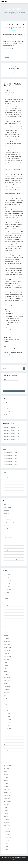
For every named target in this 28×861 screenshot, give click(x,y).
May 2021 (6, 704)
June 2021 (6, 701)
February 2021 (7, 713)
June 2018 (6, 810)
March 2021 (6, 710)
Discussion (6, 59)
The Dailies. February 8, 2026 (10, 452)
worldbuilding (7, 562)
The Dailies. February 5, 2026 (10, 461)
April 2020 (6, 744)
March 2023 (6, 638)
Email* (4, 385)
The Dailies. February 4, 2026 (10, 464)
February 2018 (7, 822)
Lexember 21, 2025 (15, 433)
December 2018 (7, 792)
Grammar (6, 532)
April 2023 (6, 635)
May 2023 (6, 632)
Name (4, 379)
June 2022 (6, 665)
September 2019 (7, 765)
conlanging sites (7, 516)
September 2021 (7, 692)
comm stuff (6, 510)
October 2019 (7, 762)
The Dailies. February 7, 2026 (10, 455)
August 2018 (6, 804)
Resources (6, 486)
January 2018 (7, 825)
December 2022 (7, 647)
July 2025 (6, 595)
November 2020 (7, 722)
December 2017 (7, 828)
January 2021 (7, 716)
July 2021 (6, 698)
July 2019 (6, 771)
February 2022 (7, 677)
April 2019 (6, 780)
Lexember (6, 541)
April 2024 (6, 598)
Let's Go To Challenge (9, 538)
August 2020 (6, 732)
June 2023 (6, 629)
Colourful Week (7, 507)
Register (6, 402)
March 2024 (6, 602)
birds (5, 504)
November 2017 (7, 831)
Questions (6, 556)
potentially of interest (9, 553)
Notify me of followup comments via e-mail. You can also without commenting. (14, 346)
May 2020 (6, 741)
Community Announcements (10, 480)
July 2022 (6, 662)
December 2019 (7, 756)
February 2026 (7, 574)
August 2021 (6, 695)
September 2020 (7, 728)
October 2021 (7, 689)
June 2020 (6, 738)
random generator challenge (10, 559)
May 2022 (6, 668)
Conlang (4, 2)
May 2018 (6, 813)
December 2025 (7, 580)
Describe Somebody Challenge (11, 522)
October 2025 (7, 586)
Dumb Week (6, 528)
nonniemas (18, 27)
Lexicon (5, 544)
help (5, 535)
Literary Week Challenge (9, 547)
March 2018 (6, 819)
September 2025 (7, 589)
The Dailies (6, 57)
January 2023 (7, 644)
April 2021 (6, 707)
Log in (5, 405)
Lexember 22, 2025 (15, 430)
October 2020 (7, 725)
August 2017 (6, 840)
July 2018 (6, 807)
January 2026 (7, 577)
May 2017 (6, 849)
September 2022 (7, 656)
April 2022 (6, 671)
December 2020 (7, 719)
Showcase (6, 489)
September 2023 (7, 620)
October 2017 (7, 834)
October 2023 (7, 617)
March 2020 (6, 747)
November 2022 (7, 650)
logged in (12, 339)
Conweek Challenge (8, 519)
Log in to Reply (8, 311)
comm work (6, 513)
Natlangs (6, 550)
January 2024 (7, 608)
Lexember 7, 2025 (15, 439)
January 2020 (7, 753)
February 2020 (7, 750)
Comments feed (7, 412)
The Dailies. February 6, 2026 (10, 458)
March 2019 (6, 783)
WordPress (18, 857)
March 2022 (6, 674)
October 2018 (7, 798)
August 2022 (6, 659)
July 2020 (6, 735)
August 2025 (6, 592)
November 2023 (7, 614)
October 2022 (7, 653)
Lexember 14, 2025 (15, 436)
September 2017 (7, 837)
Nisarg (14, 859)
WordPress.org (7, 415)
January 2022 (7, 680)
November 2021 (7, 686)
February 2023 (7, 641)
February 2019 (7, 786)
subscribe (8, 348)
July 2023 (6, 626)
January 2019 (7, 789)
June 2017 (6, 846)
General (5, 483)
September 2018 (7, 801)
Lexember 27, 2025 (15, 427)
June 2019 (6, 774)
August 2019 (6, 768)
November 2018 (7, 795)
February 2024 (7, 605)
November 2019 (7, 759)
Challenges (6, 477)
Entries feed (6, 408)
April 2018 (6, 816)
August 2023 (6, 623)
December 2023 (7, 611)
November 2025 (7, 583)
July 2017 (6, 843)
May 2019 (6, 777)
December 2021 (7, 683)
